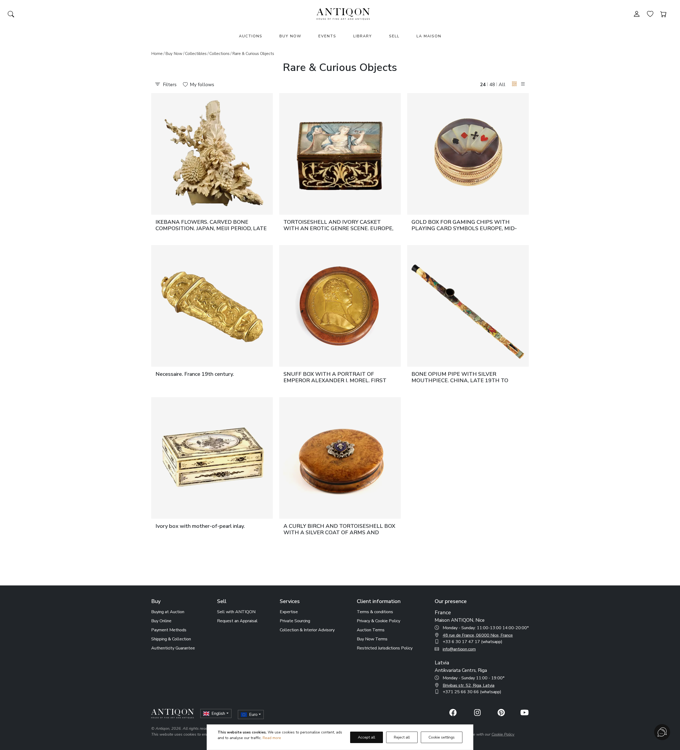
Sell (394, 36)
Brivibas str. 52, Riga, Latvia (468, 685)
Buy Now (290, 36)
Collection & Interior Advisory (307, 630)
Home (157, 53)
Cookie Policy (502, 734)
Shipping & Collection (171, 639)
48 (492, 84)
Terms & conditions (375, 612)
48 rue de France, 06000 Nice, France (478, 635)
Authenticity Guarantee (173, 648)
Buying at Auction (167, 612)
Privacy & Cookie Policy (378, 621)
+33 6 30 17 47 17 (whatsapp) (472, 642)
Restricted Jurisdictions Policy (385, 648)
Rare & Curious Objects (253, 53)
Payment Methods (168, 630)
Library (362, 36)
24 (483, 84)
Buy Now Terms (372, 639)
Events (327, 36)
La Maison (429, 36)
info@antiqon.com (459, 649)
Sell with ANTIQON (236, 612)
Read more (272, 737)
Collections (219, 53)
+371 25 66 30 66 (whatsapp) (472, 692)
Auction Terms (371, 630)
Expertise (289, 612)
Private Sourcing (295, 621)
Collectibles (196, 53)
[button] (514, 84)
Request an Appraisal (237, 621)
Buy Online (161, 621)
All (502, 84)
